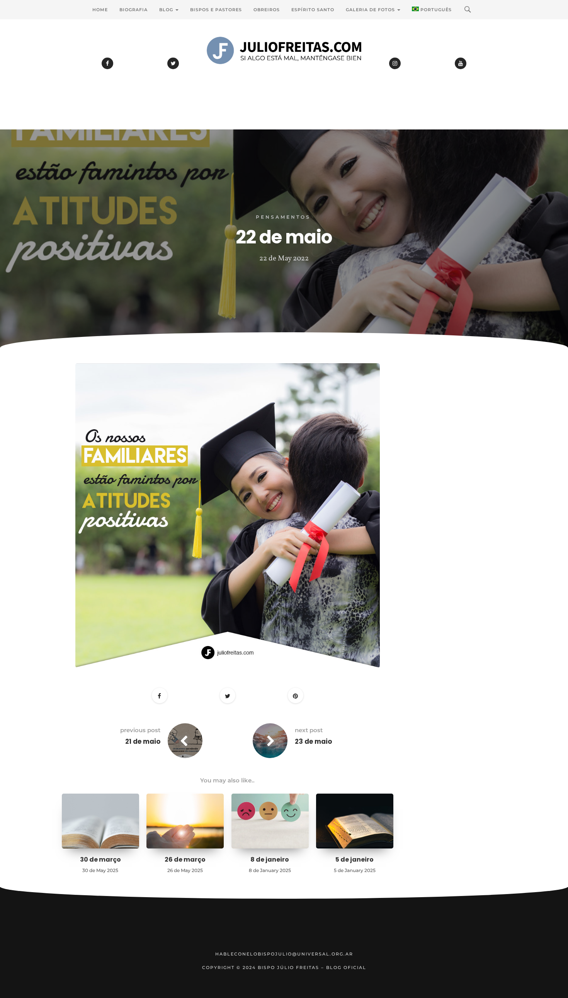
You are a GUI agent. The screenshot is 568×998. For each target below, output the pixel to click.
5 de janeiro (354, 859)
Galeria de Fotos (371, 9)
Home (100, 9)
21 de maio (142, 741)
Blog (167, 9)
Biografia (133, 9)
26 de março (185, 859)
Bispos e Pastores (216, 9)
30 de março (100, 859)
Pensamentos (283, 216)
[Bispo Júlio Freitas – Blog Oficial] (284, 71)
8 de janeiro (269, 859)
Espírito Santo (312, 9)
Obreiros (266, 9)
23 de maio (313, 741)
